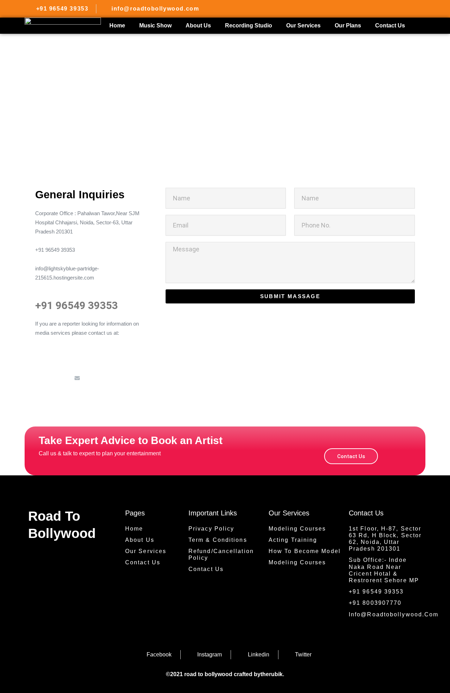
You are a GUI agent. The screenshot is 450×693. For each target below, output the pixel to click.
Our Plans (348, 25)
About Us (198, 25)
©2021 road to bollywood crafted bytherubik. (225, 674)
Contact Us (390, 25)
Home (117, 25)
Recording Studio (248, 25)
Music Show (155, 25)
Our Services (303, 25)
